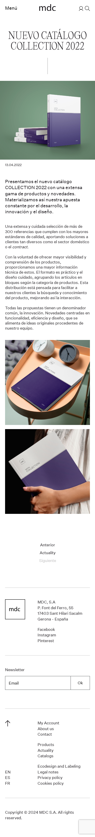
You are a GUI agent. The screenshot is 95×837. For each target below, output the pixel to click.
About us (46, 728)
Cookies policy (51, 783)
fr (7, 783)
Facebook (46, 629)
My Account (48, 722)
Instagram (47, 634)
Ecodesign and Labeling (59, 766)
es (7, 777)
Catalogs (45, 755)
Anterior (47, 544)
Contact (45, 734)
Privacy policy (50, 777)
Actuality (48, 552)
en (8, 772)
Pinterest (46, 640)
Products (46, 744)
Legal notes (48, 772)
